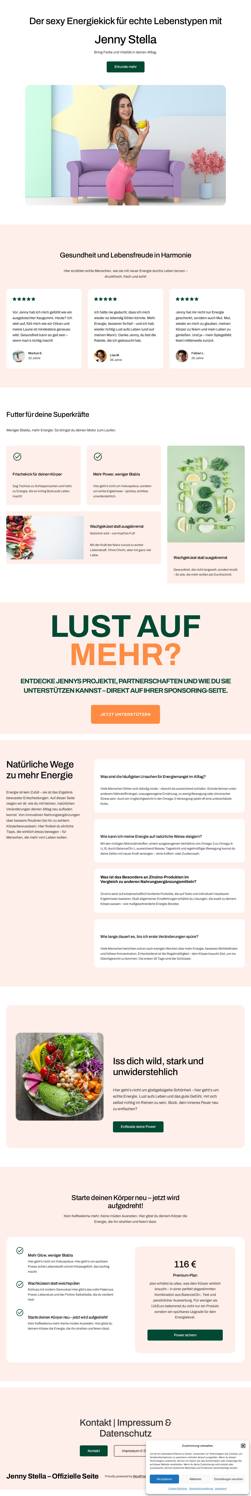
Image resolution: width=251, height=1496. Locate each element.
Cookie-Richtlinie (177, 1488)
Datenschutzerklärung (201, 1488)
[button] (243, 1446)
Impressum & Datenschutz (142, 1451)
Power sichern (185, 1335)
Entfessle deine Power (138, 1127)
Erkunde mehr (126, 67)
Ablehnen (195, 1479)
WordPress (140, 1476)
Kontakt (94, 1451)
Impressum (221, 1488)
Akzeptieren (164, 1479)
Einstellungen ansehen (228, 1479)
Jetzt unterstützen (125, 714)
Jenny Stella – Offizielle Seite (52, 1476)
